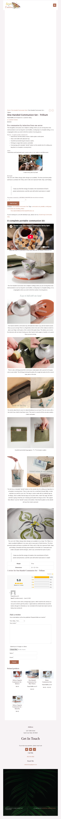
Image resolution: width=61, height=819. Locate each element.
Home (8, 110)
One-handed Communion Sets (19, 110)
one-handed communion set (44, 250)
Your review (13, 623)
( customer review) (12, 119)
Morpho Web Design (49, 808)
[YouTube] (30, 749)
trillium (22, 208)
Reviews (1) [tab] (31, 210)
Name (12, 653)
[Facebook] (26, 749)
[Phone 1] (34, 749)
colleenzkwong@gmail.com (30, 764)
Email (11, 657)
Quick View (17, 677)
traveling (18, 208)
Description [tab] (14, 210)
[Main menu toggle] (54, 5)
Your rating (12, 621)
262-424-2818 (30, 756)
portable (43, 206)
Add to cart (13, 203)
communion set (36, 206)
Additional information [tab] (22, 210)
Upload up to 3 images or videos (18, 646)
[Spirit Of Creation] (13, 5)
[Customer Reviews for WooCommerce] (52, 574)
